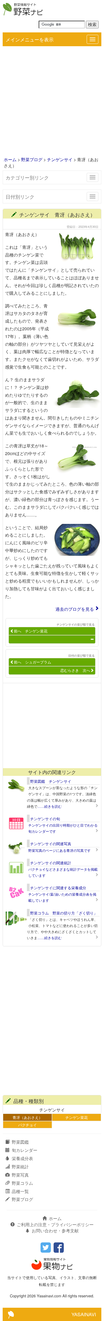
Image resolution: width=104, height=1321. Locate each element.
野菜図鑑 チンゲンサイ (50, 781)
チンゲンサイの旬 (45, 818)
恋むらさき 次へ (75, 670)
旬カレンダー (24, 1150)
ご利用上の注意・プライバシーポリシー (55, 1224)
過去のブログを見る (74, 609)
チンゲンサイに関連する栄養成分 (58, 887)
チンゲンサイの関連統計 (50, 862)
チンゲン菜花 (76, 1117)
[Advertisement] (52, 102)
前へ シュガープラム (32, 662)
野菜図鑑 (20, 1142)
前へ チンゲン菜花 (30, 631)
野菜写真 (20, 1175)
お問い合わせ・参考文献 (55, 1231)
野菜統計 (20, 1167)
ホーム (10, 159)
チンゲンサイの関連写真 (50, 843)
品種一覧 (20, 1191)
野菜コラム (22, 1183)
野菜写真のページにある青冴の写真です (59, 850)
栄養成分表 (22, 1158)
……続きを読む (49, 806)
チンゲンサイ (60, 159)
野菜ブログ (31, 159)
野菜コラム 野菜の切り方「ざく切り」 (63, 913)
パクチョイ (27, 1124)
